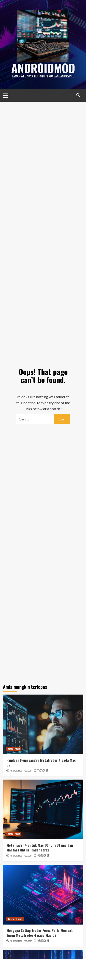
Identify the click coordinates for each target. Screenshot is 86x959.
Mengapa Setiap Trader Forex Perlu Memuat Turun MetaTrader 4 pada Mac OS (39, 933)
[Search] (78, 95)
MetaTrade (14, 749)
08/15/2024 (43, 855)
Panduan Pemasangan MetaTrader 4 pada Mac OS (41, 762)
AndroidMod (43, 67)
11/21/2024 (42, 770)
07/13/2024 (43, 940)
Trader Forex (15, 919)
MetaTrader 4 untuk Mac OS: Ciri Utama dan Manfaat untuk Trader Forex (39, 847)
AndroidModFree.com (21, 770)
